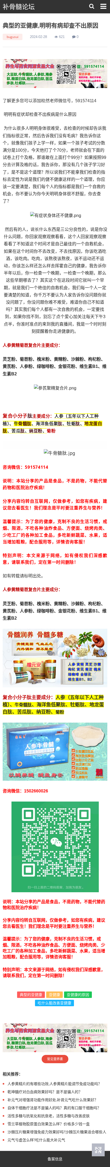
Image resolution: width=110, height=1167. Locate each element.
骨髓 (22, 423)
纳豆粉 (35, 431)
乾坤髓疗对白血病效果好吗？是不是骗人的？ (44, 1091)
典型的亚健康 (31, 994)
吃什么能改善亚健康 (54, 1002)
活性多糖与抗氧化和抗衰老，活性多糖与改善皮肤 (48, 1115)
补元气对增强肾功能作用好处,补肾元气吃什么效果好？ (52, 1099)
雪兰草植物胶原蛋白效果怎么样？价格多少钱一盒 (48, 1123)
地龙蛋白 (93, 423)
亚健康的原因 (78, 994)
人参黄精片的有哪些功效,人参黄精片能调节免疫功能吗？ (54, 1083)
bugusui (12, 37)
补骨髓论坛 (19, 6)
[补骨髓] (55, 73)
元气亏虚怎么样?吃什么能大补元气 (36, 1139)
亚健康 (54, 994)
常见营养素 (55, 1059)
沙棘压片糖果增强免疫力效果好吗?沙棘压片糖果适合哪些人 (56, 1131)
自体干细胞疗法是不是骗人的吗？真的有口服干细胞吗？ (54, 1107)
